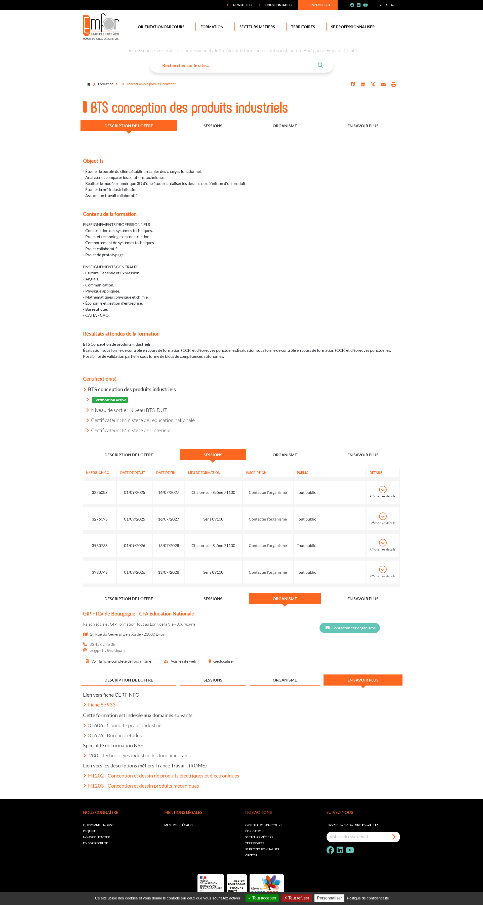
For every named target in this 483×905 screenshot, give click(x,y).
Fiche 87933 (102, 704)
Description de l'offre (128, 125)
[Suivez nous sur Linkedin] (361, 5)
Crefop (251, 855)
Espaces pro (320, 5)
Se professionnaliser (353, 26)
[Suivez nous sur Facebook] (354, 5)
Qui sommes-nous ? (98, 825)
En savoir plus (363, 125)
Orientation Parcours (161, 26)
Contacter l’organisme (268, 492)
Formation (211, 26)
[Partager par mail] (383, 84)
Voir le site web (183, 661)
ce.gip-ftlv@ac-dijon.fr (108, 650)
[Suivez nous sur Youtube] (367, 5)
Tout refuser (298, 898)
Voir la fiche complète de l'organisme (121, 661)
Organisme (285, 125)
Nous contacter (279, 5)
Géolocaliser (223, 661)
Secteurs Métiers (257, 26)
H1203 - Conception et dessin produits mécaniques (143, 786)
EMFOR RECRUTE (95, 843)
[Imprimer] (393, 84)
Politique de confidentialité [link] (368, 898)
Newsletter (243, 5)
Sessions (213, 125)
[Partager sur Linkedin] (363, 84)
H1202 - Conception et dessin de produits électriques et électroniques (163, 775)
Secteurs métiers (259, 837)
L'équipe (89, 831)
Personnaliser (329, 898)
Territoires (303, 26)
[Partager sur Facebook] (353, 84)
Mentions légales (178, 825)
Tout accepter (263, 898)
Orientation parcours (263, 825)
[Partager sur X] (373, 84)
